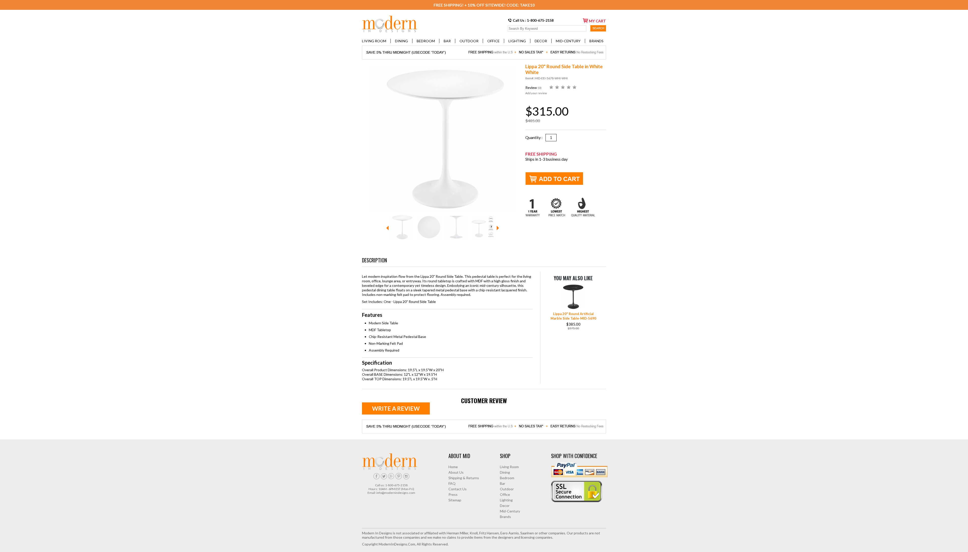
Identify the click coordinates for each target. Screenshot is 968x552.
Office (493, 41)
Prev (387, 228)
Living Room (374, 41)
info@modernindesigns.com (395, 493)
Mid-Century (568, 41)
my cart (597, 21)
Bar (447, 41)
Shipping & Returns (463, 478)
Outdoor (469, 41)
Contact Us (457, 489)
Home (453, 467)
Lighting (517, 41)
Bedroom (426, 41)
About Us (456, 472)
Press (453, 494)
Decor (541, 41)
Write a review (396, 408)
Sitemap (454, 500)
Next (498, 228)
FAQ (452, 483)
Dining (401, 41)
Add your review (536, 93)
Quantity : (535, 137)
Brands (596, 41)
